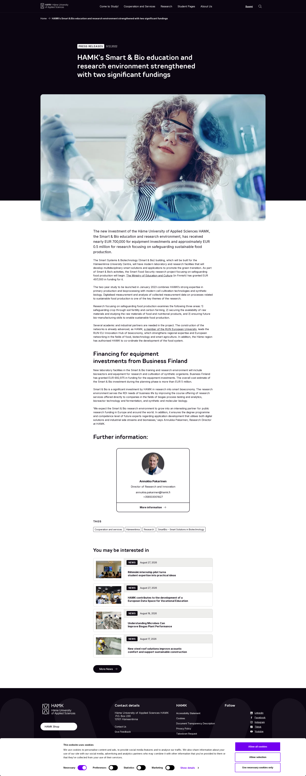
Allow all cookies (257, 746)
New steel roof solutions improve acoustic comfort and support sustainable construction (158, 650)
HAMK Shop (52, 726)
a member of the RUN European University (170, 329)
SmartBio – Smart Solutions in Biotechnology (181, 529)
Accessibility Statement (188, 713)
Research (149, 529)
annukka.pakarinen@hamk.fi (153, 492)
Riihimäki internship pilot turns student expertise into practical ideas (152, 574)
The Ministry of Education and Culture (149, 275)
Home (43, 18)
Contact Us (120, 726)
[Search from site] (260, 6)
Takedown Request (186, 733)
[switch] (113, 767)
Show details (187, 767)
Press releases (91, 46)
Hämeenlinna (133, 529)
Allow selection (257, 757)
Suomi (249, 6)
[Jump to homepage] (54, 5)
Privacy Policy (183, 728)
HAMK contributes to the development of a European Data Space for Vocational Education (158, 599)
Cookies (180, 718)
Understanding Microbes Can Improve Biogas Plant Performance (150, 625)
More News (106, 669)
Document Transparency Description (195, 723)
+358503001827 (153, 496)
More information (151, 507)
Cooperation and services (108, 529)
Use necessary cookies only (257, 767)
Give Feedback (123, 731)
